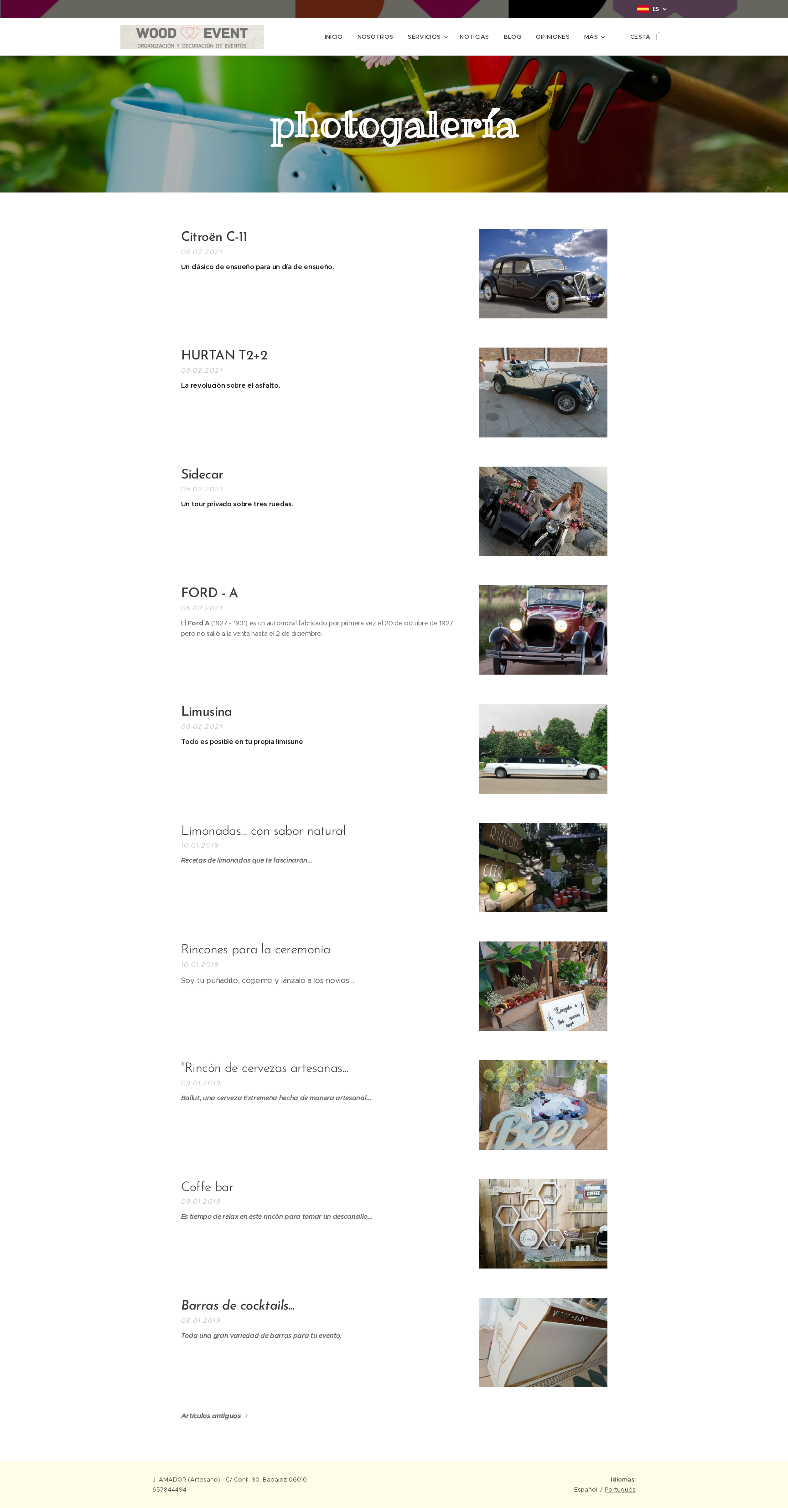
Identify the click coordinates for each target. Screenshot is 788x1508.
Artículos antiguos (211, 1415)
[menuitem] (336, 37)
